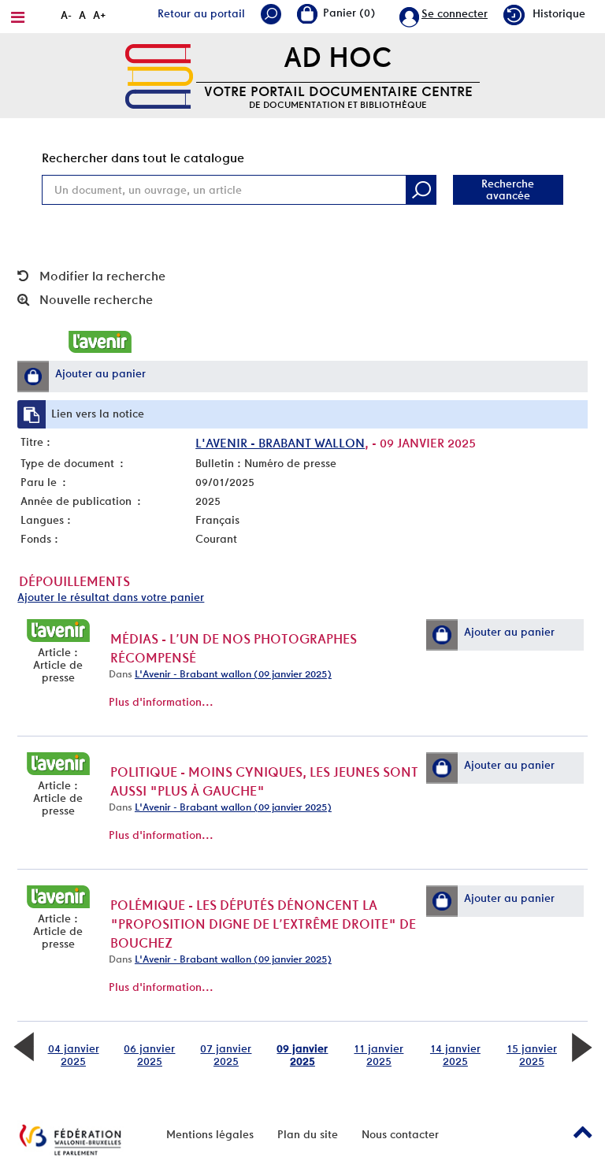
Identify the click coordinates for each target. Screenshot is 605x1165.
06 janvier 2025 (149, 1054)
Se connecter (454, 13)
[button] (33, 376)
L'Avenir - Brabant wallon (280, 443)
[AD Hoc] (159, 75)
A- (66, 15)
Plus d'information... (161, 702)
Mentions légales (210, 1134)
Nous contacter (400, 1134)
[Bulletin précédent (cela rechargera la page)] (23, 1045)
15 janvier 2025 (532, 1054)
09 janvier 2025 (302, 1054)
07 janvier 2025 (225, 1054)
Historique (559, 13)
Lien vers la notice (97, 413)
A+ (99, 15)
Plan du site (307, 1134)
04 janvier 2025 (73, 1054)
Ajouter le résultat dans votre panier (110, 597)
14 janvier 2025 (455, 1054)
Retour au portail (201, 13)
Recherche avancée (507, 189)
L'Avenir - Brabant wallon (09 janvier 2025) (233, 674)
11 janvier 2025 (378, 1054)
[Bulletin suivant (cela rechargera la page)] (581, 1045)
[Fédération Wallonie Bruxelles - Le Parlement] (70, 1140)
